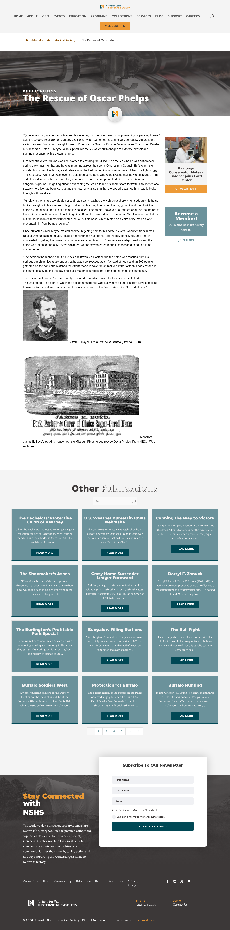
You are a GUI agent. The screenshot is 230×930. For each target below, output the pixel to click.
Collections (31, 881)
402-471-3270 (146, 904)
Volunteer (116, 881)
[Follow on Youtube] (189, 881)
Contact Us (180, 905)
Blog (46, 881)
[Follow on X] (182, 881)
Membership (62, 881)
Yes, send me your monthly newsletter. (141, 816)
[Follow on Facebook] (167, 881)
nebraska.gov (147, 920)
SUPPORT (178, 900)
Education (83, 881)
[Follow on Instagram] (175, 881)
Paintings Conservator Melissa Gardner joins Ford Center (186, 174)
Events (100, 881)
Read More (44, 553)
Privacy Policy (132, 883)
